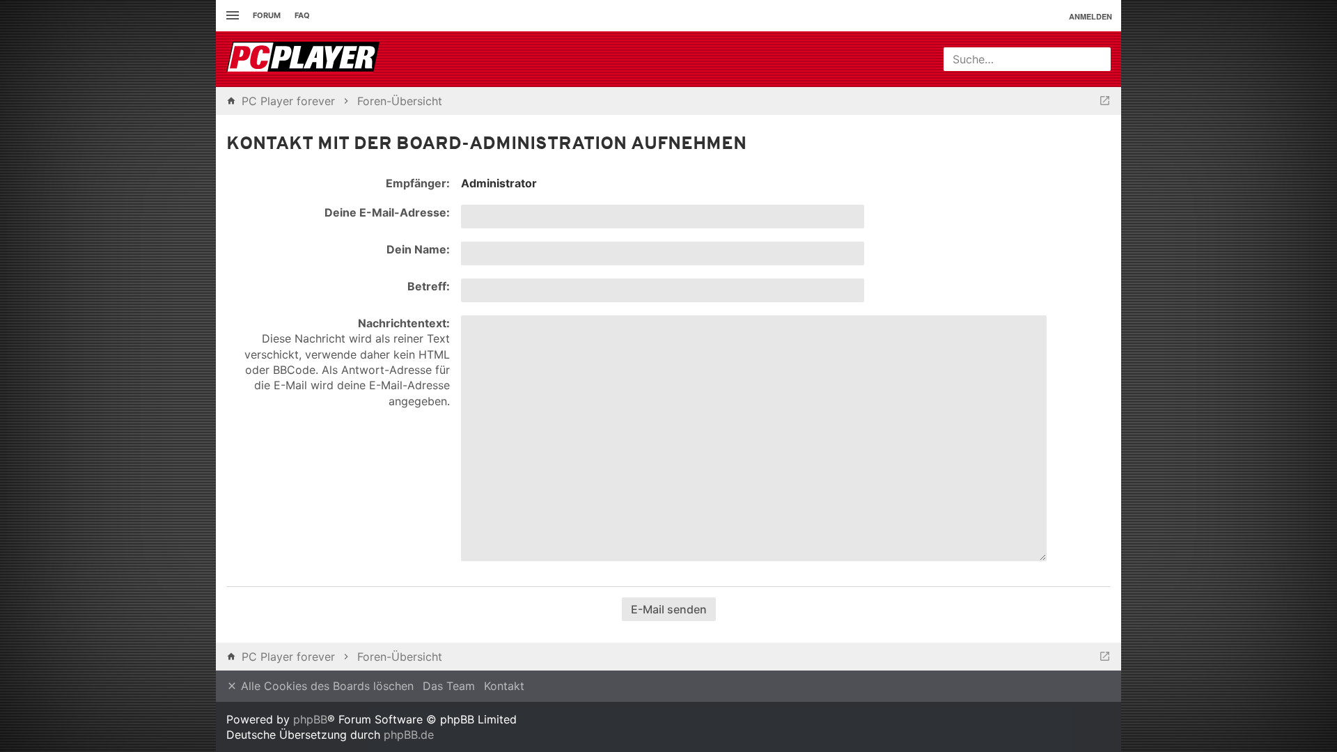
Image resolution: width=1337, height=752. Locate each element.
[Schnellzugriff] (231, 15)
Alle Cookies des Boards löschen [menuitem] (325, 686)
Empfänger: (418, 183)
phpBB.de (409, 735)
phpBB (310, 719)
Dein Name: (418, 249)
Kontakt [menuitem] (504, 686)
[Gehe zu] (1104, 101)
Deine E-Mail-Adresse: (387, 212)
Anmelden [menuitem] (1090, 16)
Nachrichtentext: (404, 323)
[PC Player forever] (304, 59)
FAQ (302, 15)
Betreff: (428, 286)
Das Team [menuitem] (449, 686)
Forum (267, 15)
